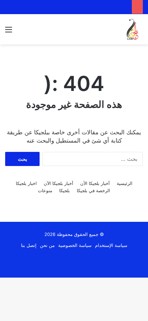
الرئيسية (125, 183)
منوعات (45, 190)
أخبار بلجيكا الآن (58, 183)
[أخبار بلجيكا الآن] (132, 29)
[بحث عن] (20, 32)
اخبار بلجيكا (26, 183)
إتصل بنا (28, 245)
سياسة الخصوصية (75, 245)
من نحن (47, 245)
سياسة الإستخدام (111, 245)
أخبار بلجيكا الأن (95, 183)
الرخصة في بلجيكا (93, 190)
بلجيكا (64, 190)
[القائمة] (8, 32)
